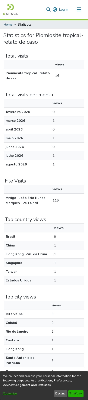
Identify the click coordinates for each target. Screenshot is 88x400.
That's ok (75, 393)
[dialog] (44, 386)
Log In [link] (64, 9)
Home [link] (8, 24)
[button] (10, 9)
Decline (60, 393)
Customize (10, 393)
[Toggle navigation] (79, 10)
